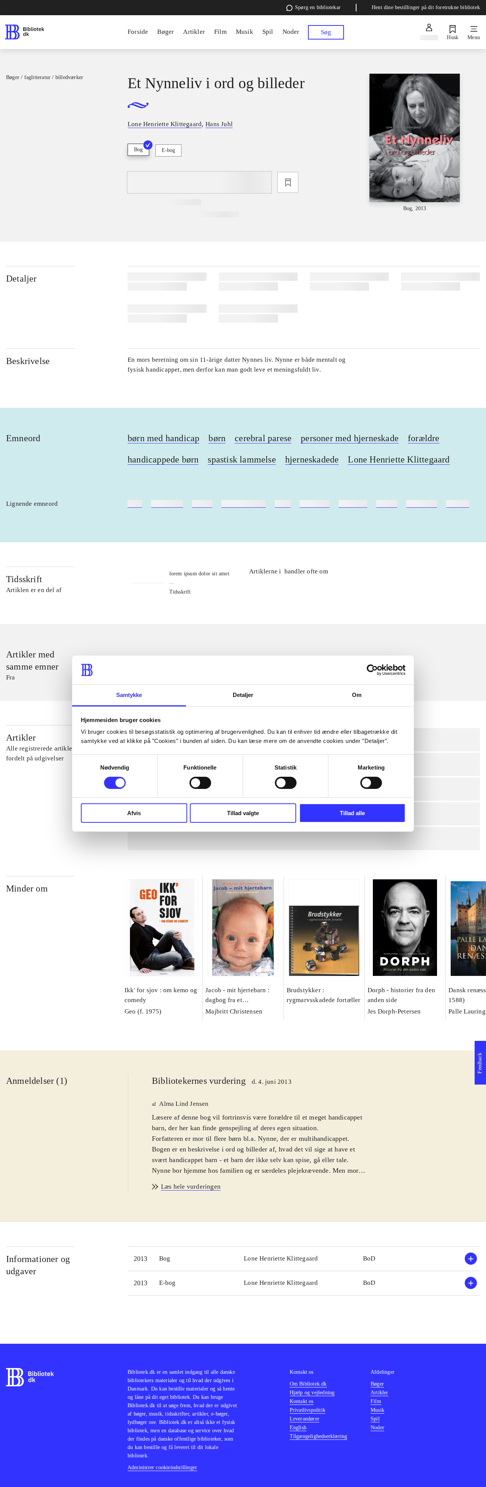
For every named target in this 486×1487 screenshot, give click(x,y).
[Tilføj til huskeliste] (287, 182)
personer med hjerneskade (350, 438)
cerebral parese (263, 438)
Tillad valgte (243, 813)
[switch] (200, 783)
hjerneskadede (312, 459)
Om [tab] (356, 695)
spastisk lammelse (242, 459)
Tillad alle (352, 813)
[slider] (415, 143)
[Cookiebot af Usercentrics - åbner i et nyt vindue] (372, 670)
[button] (304, 1258)
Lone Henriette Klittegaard (399, 459)
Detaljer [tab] (243, 695)
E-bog (168, 150)
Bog (138, 149)
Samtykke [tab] (129, 695)
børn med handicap (163, 438)
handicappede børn (163, 459)
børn (217, 438)
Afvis (134, 813)
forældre (424, 438)
